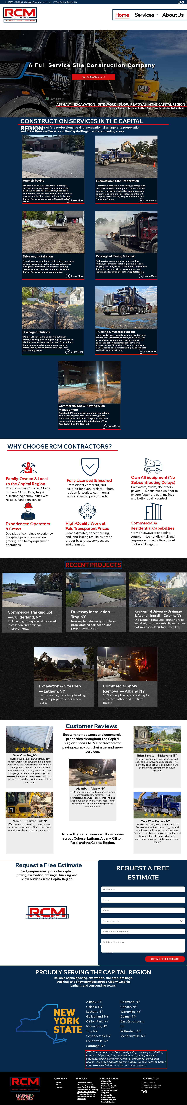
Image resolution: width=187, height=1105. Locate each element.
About (58, 1085)
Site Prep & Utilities (86, 1087)
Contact (59, 1087)
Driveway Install (85, 1085)
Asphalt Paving (84, 1082)
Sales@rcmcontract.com (39, 2)
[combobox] (143, 921)
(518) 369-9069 (15, 2)
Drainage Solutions (86, 1092)
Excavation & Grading (88, 1089)
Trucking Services (86, 1094)
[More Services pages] (157, 15)
